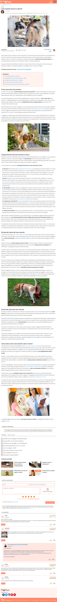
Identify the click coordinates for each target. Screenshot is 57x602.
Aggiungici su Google (21, 50)
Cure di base (17, 430)
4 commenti (7, 10)
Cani (50, 51)
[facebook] (3, 594)
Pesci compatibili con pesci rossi (10, 453)
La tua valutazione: (22, 499)
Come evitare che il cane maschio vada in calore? (17, 84)
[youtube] (12, 594)
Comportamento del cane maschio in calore (15, 78)
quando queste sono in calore (37, 109)
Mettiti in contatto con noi (25, 600)
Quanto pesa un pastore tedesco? (10, 455)
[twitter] (6, 594)
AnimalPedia (3, 5)
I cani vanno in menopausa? (23, 69)
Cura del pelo (48, 430)
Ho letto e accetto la (11, 501)
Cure (7, 5)
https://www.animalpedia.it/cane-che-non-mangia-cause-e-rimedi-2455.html (20, 553)
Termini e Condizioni (35, 600)
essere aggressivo (21, 199)
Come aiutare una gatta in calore (48, 471)
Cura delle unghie (32, 430)
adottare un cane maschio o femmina (31, 346)
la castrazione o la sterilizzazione (33, 367)
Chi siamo (17, 600)
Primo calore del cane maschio (12, 76)
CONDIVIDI (51, 2)
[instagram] (9, 594)
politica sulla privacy (14, 502)
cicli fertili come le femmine (20, 235)
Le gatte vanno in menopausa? (47, 463)
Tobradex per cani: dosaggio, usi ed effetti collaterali (15, 439)
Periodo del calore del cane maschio (14, 80)
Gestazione (40, 430)
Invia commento (50, 503)
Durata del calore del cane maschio (13, 82)
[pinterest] (14, 594)
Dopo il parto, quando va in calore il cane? (12, 450)
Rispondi (3, 524)
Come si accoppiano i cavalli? (9, 448)
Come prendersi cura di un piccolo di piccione (13, 441)
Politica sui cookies (52, 600)
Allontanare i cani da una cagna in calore (20, 471)
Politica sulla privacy (44, 600)
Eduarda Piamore (9, 13)
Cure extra (24, 430)
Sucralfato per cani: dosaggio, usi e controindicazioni (15, 443)
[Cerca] (55, 2)
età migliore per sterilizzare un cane (37, 377)
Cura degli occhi (8, 430)
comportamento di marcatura (25, 169)
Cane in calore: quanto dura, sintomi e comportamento (20, 464)
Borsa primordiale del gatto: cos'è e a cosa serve (14, 446)
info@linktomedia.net (26, 508)
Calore (10, 5)
